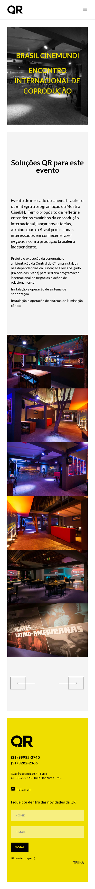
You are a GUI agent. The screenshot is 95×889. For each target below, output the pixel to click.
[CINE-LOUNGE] (76, 683)
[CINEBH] (18, 683)
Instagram (23, 789)
